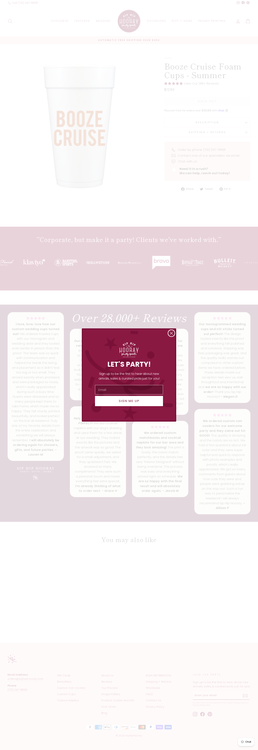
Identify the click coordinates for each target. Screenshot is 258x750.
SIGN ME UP (129, 401)
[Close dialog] (171, 333)
